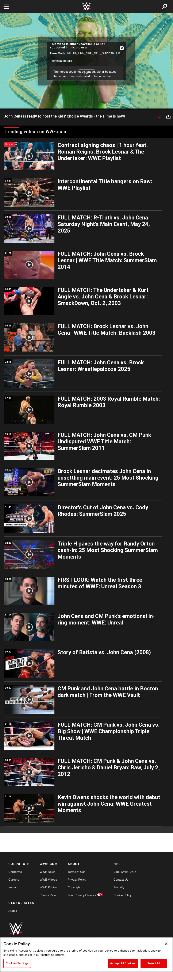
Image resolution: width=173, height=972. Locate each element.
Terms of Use (76, 871)
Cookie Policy (122, 895)
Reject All (153, 963)
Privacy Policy (77, 879)
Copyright (74, 887)
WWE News (47, 871)
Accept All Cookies (122, 963)
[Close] (166, 943)
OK (86, 73)
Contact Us (121, 879)
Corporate (15, 871)
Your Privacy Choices (82, 895)
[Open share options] (168, 116)
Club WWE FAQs (125, 871)
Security (119, 887)
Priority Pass (48, 895)
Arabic (12, 910)
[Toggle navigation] (6, 6)
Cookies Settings (17, 963)
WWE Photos (48, 887)
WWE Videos (48, 879)
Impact (13, 887)
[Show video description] (159, 116)
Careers (13, 879)
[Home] (86, 6)
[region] (86, 954)
